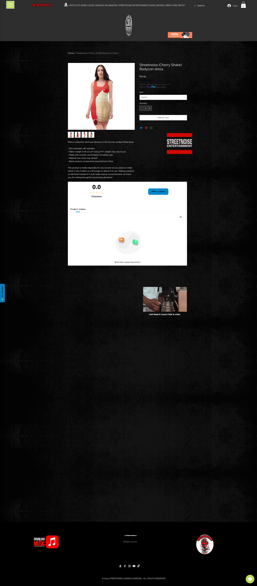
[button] (243, 5)
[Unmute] (151, 308)
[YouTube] (134, 566)
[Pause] (146, 308)
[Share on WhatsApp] (151, 127)
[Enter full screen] (183, 308)
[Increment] (149, 108)
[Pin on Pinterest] (146, 127)
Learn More (161, 87)
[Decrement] (141, 108)
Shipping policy (146, 80)
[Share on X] (156, 127)
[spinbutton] (145, 108)
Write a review (158, 191)
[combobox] (163, 97)
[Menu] (10, 5)
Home (71, 53)
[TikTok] (138, 566)
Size (141, 92)
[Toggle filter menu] (181, 217)
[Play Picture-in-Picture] (179, 308)
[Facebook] (124, 566)
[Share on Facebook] (141, 127)
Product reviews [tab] (78, 209)
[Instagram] (129, 566)
